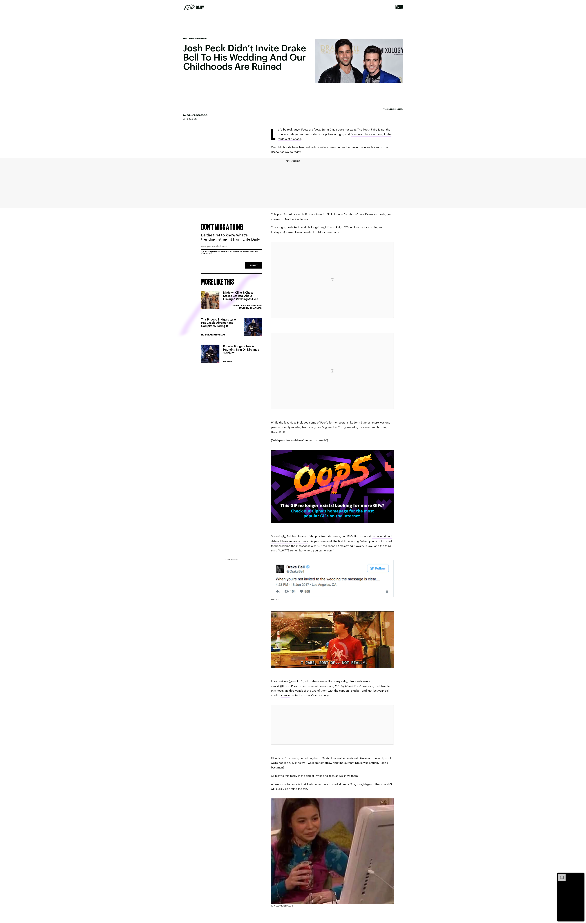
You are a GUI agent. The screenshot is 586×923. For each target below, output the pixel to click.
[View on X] (332, 725)
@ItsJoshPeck (289, 686)
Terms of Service (248, 251)
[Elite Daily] (194, 7)
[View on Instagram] (332, 280)
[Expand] (560, 875)
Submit (254, 265)
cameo (285, 695)
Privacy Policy (206, 253)
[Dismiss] (581, 875)
